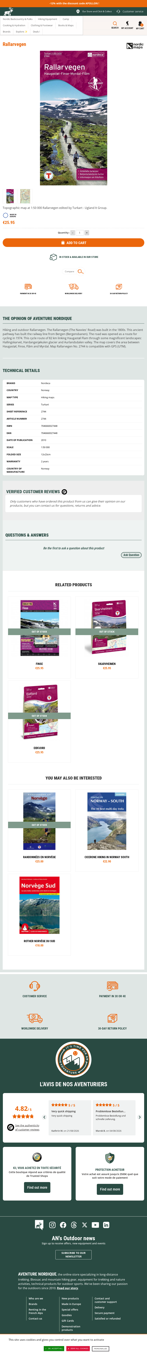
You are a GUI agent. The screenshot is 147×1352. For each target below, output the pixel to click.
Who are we (36, 1298)
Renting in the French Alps (37, 1311)
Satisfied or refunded (108, 1318)
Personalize (100, 1349)
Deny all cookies (79, 1348)
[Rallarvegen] (10, 196)
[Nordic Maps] (135, 45)
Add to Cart (76, 243)
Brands (33, 1304)
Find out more (37, 1187)
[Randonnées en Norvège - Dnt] (39, 830)
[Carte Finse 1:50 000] (39, 637)
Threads (73, 1225)
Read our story (67, 1288)
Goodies (67, 1315)
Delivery (100, 1307)
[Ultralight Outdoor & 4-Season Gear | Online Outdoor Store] (8, 12)
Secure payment (105, 1313)
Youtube (95, 1225)
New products (70, 1298)
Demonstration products (71, 1328)
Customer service (35, 996)
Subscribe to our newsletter (73, 1254)
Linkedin (106, 1225)
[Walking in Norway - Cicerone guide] (106, 830)
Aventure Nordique (37, 1274)
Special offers (70, 1309)
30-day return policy (119, 293)
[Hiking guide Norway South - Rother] (39, 915)
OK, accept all (55, 1348)
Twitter (84, 1225)
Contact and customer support (106, 1300)
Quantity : (64, 232)
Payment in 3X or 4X (112, 996)
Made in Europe (71, 1304)
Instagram (52, 1225)
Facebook (63, 1225)
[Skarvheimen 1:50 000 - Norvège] (106, 637)
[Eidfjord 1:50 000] (39, 721)
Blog (39, 1225)
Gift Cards (68, 1320)
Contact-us (35, 1318)
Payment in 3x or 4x (28, 293)
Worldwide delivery (73, 293)
